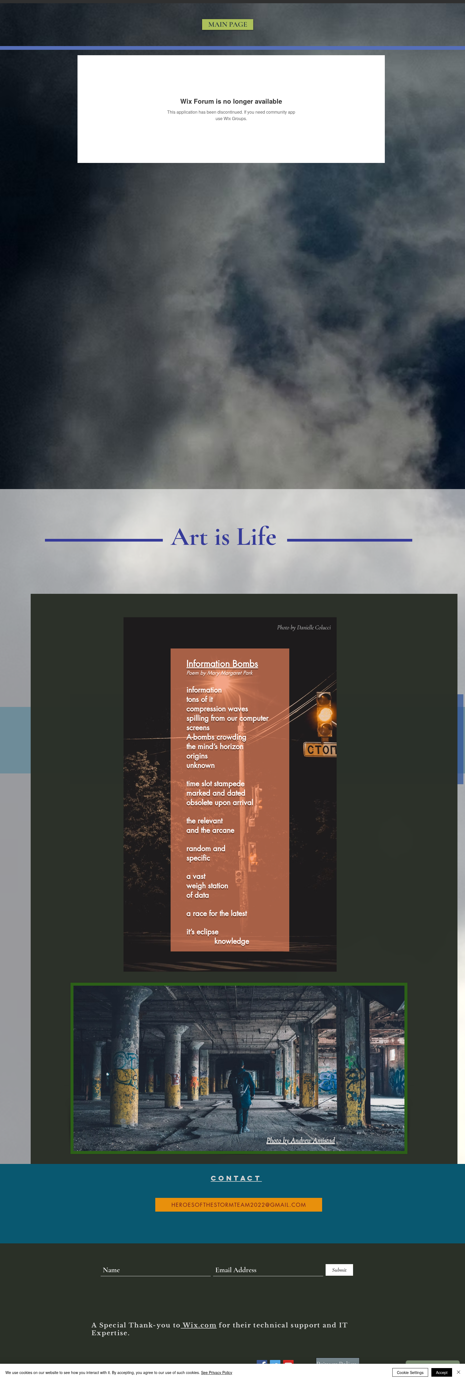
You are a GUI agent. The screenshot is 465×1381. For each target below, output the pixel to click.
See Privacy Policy (216, 1372)
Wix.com (199, 1325)
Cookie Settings (410, 1372)
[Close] (458, 1372)
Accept (442, 1372)
